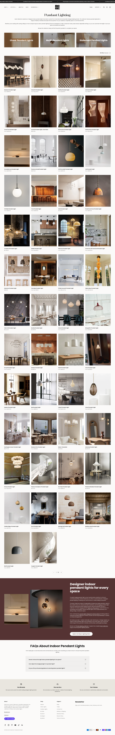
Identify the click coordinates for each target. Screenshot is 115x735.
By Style (42, 711)
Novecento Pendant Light (64, 129)
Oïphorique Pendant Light (91, 288)
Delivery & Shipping (61, 711)
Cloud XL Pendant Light (37, 90)
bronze (82, 608)
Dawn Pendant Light (63, 367)
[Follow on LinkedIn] (22, 725)
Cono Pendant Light (90, 367)
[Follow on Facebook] (5, 725)
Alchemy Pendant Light (91, 447)
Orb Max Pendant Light (10, 209)
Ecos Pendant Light (36, 526)
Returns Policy (60, 716)
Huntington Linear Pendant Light (12, 447)
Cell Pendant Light (90, 169)
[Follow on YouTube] (15, 725)
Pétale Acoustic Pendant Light (66, 288)
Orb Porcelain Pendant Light (65, 169)
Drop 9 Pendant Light (9, 367)
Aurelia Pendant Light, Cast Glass (39, 129)
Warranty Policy (60, 713)
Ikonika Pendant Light (36, 328)
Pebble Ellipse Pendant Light (11, 526)
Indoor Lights (43, 706)
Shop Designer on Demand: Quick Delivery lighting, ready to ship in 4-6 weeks (73, 1)
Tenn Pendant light (36, 209)
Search (42, 704)
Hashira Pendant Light (10, 407)
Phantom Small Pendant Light (38, 169)
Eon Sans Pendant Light (64, 486)
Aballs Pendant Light (36, 248)
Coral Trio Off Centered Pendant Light (95, 248)
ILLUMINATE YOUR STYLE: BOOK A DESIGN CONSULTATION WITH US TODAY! (32, 1)
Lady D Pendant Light (63, 407)
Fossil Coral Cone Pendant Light (93, 209)
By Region (42, 716)
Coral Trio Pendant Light (10, 129)
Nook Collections (104, 626)
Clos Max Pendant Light (37, 288)
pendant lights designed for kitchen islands (90, 614)
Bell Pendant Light (35, 407)
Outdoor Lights (43, 709)
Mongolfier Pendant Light (91, 328)
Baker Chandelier (62, 447)
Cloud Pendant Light (90, 407)
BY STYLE (13, 7)
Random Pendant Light (10, 90)
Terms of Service (61, 718)
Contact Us (59, 709)
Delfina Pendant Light (63, 90)
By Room (42, 713)
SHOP (5, 7)
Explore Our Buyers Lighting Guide (81, 634)
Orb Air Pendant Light (90, 90)
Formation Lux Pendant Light (11, 169)
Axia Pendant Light (63, 209)
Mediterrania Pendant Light (92, 526)
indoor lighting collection (82, 626)
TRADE (91, 7)
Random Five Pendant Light (38, 447)
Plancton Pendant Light (64, 248)
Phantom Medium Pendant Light (93, 486)
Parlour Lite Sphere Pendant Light (39, 486)
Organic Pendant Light (37, 566)
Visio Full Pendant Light (10, 328)
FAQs (58, 704)
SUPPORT (97, 7)
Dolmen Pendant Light (37, 367)
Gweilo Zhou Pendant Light (92, 129)
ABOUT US (21, 7)
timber (100, 605)
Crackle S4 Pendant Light (10, 248)
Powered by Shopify (19, 730)
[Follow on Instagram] (8, 725)
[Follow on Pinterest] (12, 725)
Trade (58, 706)
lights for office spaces (93, 608)
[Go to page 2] (61, 572)
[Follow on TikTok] (19, 725)
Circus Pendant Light (63, 328)
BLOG (27, 7)
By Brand (42, 718)
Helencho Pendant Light (10, 288)
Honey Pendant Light (9, 486)
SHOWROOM (34, 7)
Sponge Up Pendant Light (64, 526)
